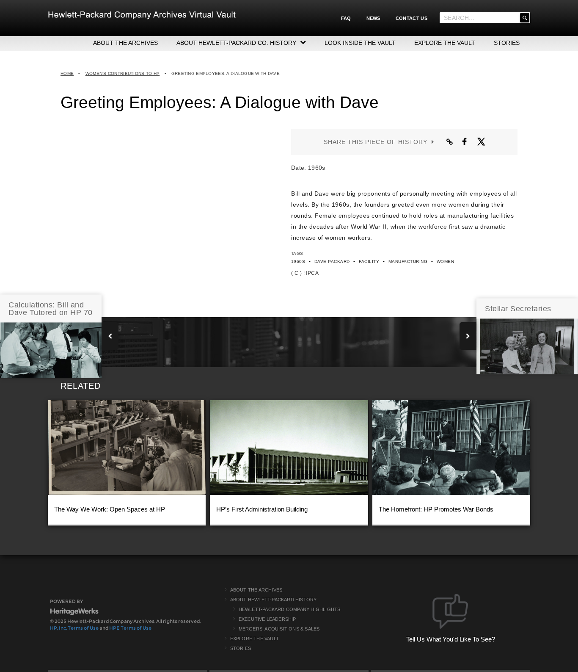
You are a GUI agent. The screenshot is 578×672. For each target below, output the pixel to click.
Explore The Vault (254, 638)
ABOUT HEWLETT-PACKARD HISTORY (273, 599)
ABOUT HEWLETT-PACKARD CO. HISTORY (236, 42)
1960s (298, 261)
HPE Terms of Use (130, 628)
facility (369, 261)
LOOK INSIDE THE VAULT (360, 42)
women (445, 261)
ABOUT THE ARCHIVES (125, 42)
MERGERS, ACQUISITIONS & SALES (279, 628)
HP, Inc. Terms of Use (74, 628)
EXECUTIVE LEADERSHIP (267, 619)
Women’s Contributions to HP (122, 73)
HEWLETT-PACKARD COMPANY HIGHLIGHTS (290, 609)
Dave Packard (332, 261)
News (373, 18)
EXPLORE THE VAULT (444, 42)
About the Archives (256, 589)
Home (67, 73)
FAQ (346, 18)
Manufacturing (407, 261)
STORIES (507, 42)
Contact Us (411, 18)
